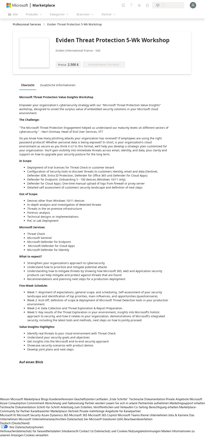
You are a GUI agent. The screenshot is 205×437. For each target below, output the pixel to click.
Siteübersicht (69, 431)
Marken (166, 431)
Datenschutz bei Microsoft (84, 419)
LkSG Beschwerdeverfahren (134, 419)
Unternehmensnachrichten (49, 419)
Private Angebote (177, 399)
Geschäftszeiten (84, 399)
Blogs (44, 399)
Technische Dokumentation (147, 399)
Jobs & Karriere (178, 415)
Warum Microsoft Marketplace (20, 399)
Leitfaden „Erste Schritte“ (111, 399)
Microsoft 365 (78, 415)
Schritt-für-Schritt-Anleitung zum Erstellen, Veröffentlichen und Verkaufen (85, 407)
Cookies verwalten (36, 435)
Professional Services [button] (27, 24)
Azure (45, 415)
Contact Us (86, 431)
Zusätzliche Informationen (57, 85)
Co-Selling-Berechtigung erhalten (156, 407)
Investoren (109, 419)
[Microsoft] (17, 5)
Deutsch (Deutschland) (15, 423)
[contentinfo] (44, 24)
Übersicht (27, 85)
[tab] (28, 85)
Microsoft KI (8, 415)
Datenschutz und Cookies (111, 431)
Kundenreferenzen (61, 399)
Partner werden (95, 403)
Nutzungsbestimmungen (144, 431)
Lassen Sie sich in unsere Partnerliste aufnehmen (137, 403)
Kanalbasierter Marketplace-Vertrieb (55, 411)
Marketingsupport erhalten (187, 403)
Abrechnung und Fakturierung (64, 403)
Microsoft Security (29, 415)
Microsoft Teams (129, 415)
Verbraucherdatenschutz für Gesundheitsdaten (30, 431)
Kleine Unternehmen (154, 415)
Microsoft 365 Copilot (102, 415)
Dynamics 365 (59, 415)
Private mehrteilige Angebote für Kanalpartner (110, 411)
